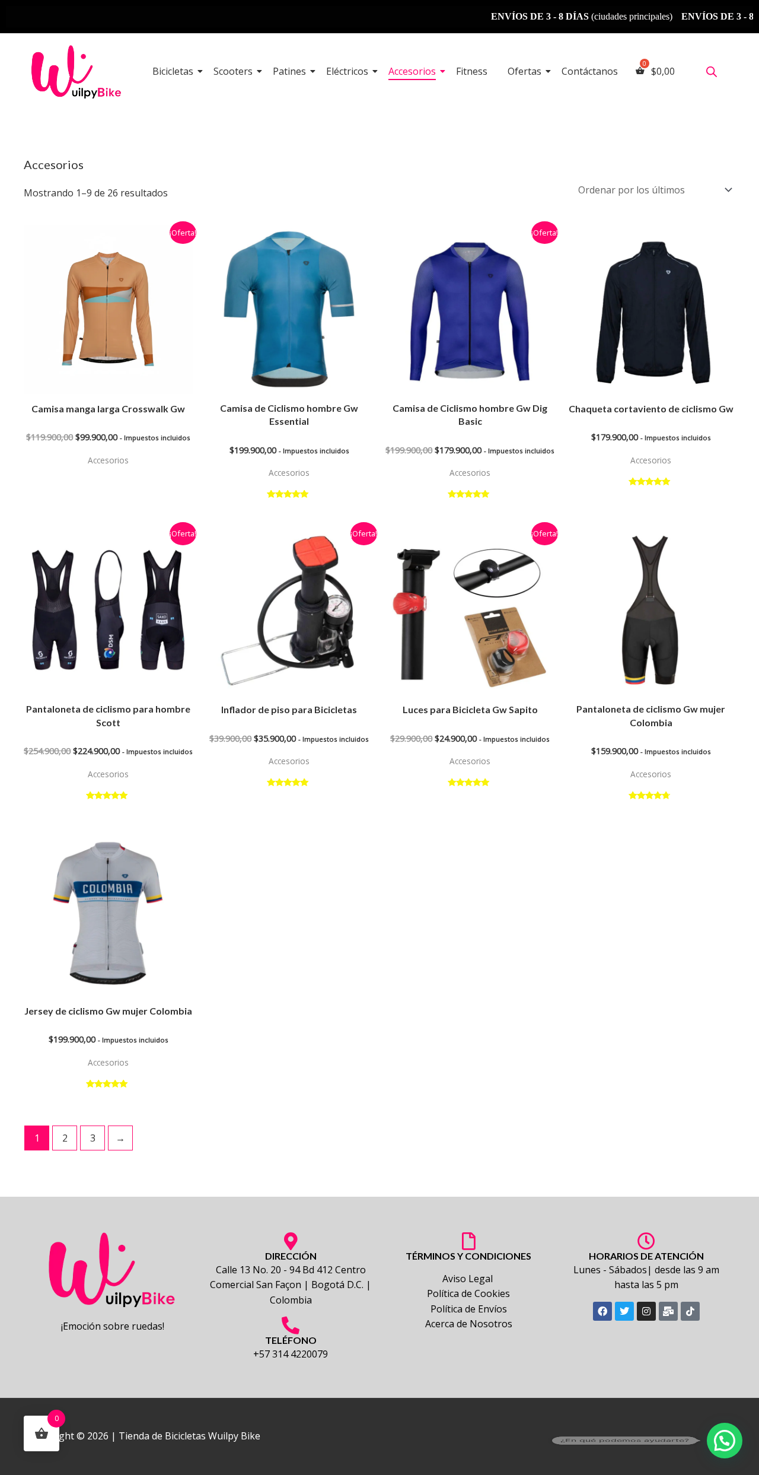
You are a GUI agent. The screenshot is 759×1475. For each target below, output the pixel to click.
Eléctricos (347, 71)
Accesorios (412, 71)
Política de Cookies (468, 1293)
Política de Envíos (468, 1308)
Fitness (471, 71)
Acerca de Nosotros (468, 1323)
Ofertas (524, 71)
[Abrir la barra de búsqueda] (711, 71)
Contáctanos (590, 71)
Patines (289, 71)
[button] (724, 1440)
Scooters (233, 71)
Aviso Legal (468, 1278)
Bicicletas (172, 71)
